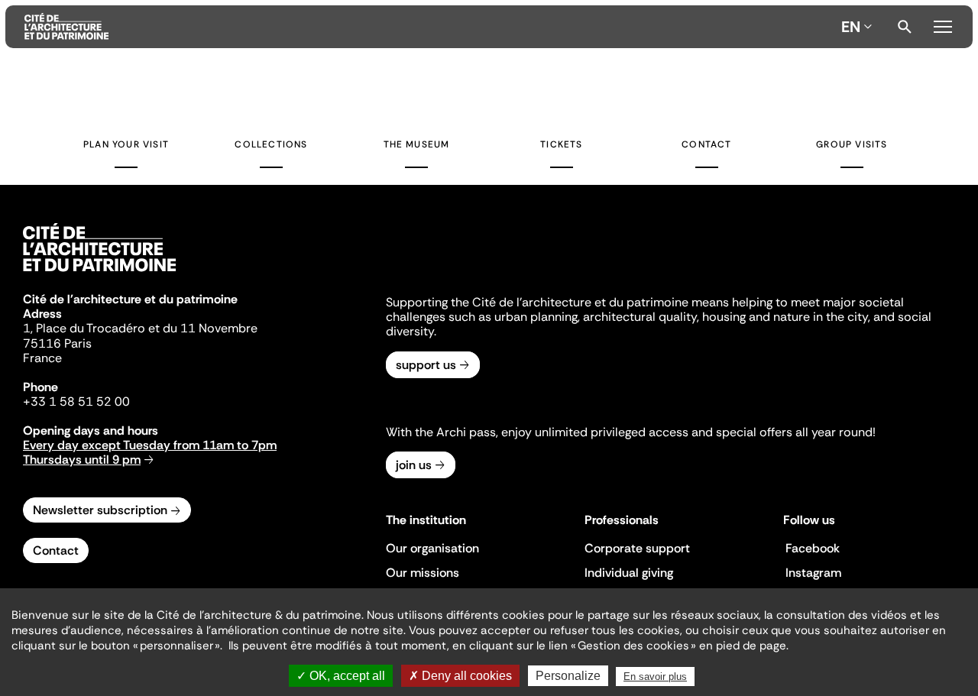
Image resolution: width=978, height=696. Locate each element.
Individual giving (629, 573)
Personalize (568, 675)
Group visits (851, 144)
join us (414, 465)
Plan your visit (126, 144)
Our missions (422, 573)
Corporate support (637, 548)
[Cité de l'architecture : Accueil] (99, 273)
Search (904, 26)
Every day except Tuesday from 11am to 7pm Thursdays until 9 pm (150, 452)
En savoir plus (655, 676)
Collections (271, 144)
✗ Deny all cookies (460, 675)
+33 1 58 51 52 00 (76, 401)
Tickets (561, 144)
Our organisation (432, 548)
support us (426, 365)
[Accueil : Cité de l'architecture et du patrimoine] (429, 26)
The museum (417, 144)
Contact (706, 144)
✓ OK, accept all (340, 675)
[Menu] (942, 24)
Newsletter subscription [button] (100, 510)
